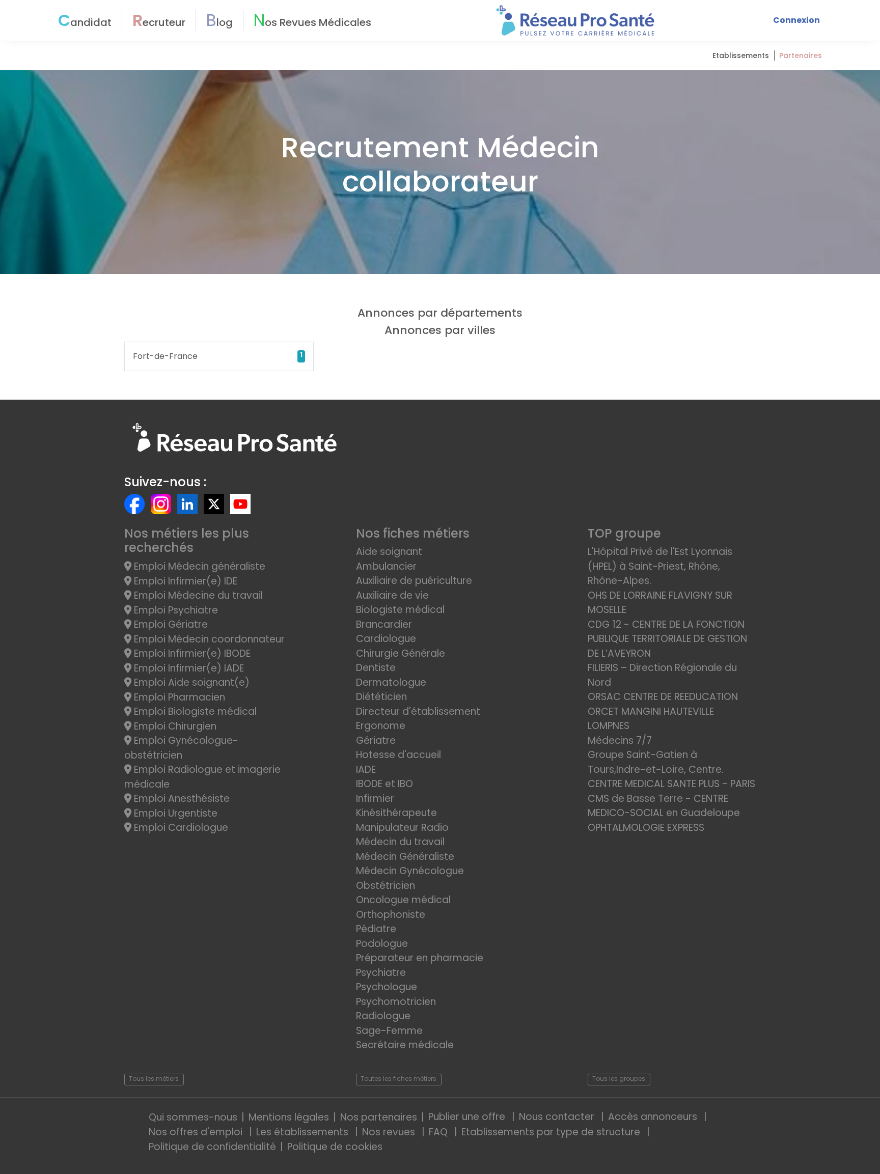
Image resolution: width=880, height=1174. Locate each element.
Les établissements (303, 1132)
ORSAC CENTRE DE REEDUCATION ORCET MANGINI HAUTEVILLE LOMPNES (663, 711)
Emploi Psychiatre (174, 610)
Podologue (382, 944)
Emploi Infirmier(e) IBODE (191, 653)
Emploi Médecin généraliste (198, 566)
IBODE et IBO (384, 784)
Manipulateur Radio (402, 827)
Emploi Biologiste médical (194, 711)
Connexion (796, 20)
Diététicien (381, 697)
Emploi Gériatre (169, 624)
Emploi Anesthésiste (180, 798)
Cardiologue (386, 639)
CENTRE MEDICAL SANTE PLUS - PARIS (671, 784)
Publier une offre (468, 1117)
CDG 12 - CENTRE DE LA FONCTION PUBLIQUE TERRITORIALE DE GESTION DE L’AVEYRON (667, 639)
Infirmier (375, 798)
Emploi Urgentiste (174, 813)
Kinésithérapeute (396, 813)
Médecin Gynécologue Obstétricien (410, 878)
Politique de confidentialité (212, 1147)
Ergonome (380, 726)
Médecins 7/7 (620, 740)
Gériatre (376, 740)
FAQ (439, 1132)
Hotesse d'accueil (398, 755)
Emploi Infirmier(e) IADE (187, 668)
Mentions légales (289, 1117)
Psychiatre (381, 973)
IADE (366, 769)
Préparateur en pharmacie (419, 958)
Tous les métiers (154, 1078)
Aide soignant (389, 551)
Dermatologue (391, 682)
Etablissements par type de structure (552, 1132)
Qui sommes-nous (193, 1117)
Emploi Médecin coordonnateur (208, 639)
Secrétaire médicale (405, 1045)
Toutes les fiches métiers (398, 1078)
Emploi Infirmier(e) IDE (184, 581)
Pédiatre (376, 929)
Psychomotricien (396, 1002)
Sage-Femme (389, 1031)
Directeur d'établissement (418, 711)
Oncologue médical (403, 900)
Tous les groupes (618, 1078)
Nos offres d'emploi (197, 1132)
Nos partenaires (378, 1117)
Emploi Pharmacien (178, 697)
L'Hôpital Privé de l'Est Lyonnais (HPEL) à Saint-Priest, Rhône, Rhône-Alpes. (660, 566)
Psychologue (386, 987)
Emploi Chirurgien (173, 726)
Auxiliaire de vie (392, 595)
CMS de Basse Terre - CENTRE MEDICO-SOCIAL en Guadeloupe (664, 806)
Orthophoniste (390, 914)
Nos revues (390, 1132)
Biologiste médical (400, 610)
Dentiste (376, 668)
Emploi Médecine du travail (197, 595)
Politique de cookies (334, 1147)
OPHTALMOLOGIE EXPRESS (646, 827)
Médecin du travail (401, 842)
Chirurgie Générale (400, 653)
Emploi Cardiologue (179, 827)
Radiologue (383, 1016)
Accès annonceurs (654, 1117)
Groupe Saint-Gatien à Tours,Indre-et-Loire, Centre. (656, 762)
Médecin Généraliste (405, 856)
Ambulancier (386, 566)
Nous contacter (558, 1117)
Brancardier (384, 624)
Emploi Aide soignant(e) (190, 682)
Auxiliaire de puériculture (414, 581)
